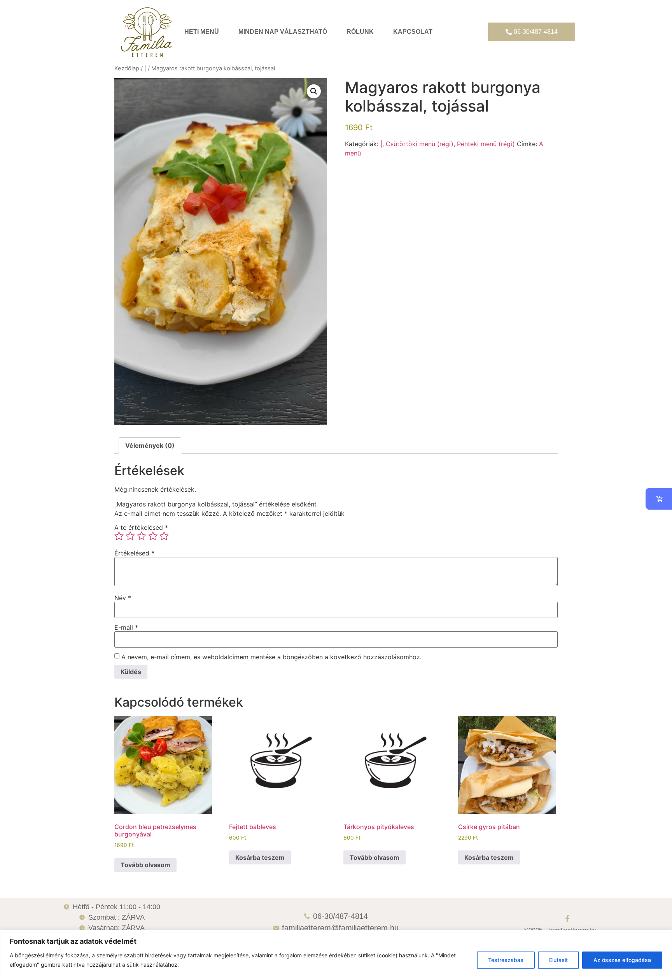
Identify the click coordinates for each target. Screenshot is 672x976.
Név (122, 598)
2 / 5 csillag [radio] (130, 536)
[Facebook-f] (567, 918)
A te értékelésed (141, 527)
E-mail (126, 627)
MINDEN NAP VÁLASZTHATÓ (282, 31)
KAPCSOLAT (412, 31)
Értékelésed (134, 553)
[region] (336, 953)
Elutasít (558, 960)
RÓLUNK (360, 31)
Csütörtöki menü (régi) (419, 144)
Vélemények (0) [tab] (150, 445)
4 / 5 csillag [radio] (153, 536)
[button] (314, 91)
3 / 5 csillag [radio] (141, 536)
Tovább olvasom (145, 865)
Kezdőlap (126, 68)
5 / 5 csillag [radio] (164, 536)
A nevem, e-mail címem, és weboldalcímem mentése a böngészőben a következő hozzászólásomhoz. (271, 657)
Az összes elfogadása (622, 960)
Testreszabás (505, 960)
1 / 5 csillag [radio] (119, 536)
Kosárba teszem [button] (260, 857)
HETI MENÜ (201, 31)
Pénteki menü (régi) (486, 144)
